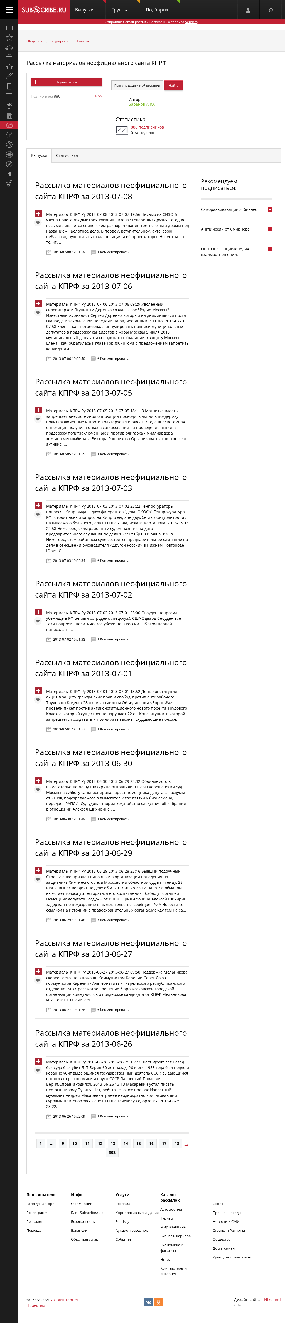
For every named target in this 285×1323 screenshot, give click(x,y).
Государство (59, 41)
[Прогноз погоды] (9, 135)
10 (74, 1143)
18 (177, 1143)
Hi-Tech (166, 1259)
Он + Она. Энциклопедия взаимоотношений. (225, 251)
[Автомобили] (9, 47)
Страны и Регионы (229, 1230)
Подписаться (66, 82)
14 (126, 1143)
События (123, 1239)
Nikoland (272, 1299)
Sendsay (122, 1221)
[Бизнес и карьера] (9, 57)
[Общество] (9, 125)
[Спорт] (9, 144)
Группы (120, 10)
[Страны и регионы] (9, 154)
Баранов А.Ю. (142, 104)
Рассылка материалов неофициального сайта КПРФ (96, 62)
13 (113, 1143)
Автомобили (171, 1209)
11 (87, 1143)
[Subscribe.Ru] (44, 9)
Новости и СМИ (226, 1221)
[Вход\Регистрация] (248, 9)
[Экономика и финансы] (9, 174)
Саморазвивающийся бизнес (229, 209)
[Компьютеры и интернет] (9, 96)
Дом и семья (224, 1248)
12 (100, 1143)
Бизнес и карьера (175, 1235)
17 (164, 1143)
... (51, 1143)
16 (151, 1143)
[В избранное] (39, 223)
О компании (81, 1203)
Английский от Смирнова (225, 229)
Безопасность (83, 1221)
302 (112, 1152)
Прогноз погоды (227, 1212)
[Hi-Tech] (9, 86)
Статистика (131, 119)
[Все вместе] (9, 28)
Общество (34, 41)
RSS (98, 95)
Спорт (218, 1203)
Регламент (35, 1221)
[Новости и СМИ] (9, 115)
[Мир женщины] (9, 76)
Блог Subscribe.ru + (87, 1212)
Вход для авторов (41, 1203)
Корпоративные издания (137, 1212)
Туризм (166, 1218)
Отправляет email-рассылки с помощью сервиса (151, 21)
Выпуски (84, 10)
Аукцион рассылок (132, 1230)
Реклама (123, 1203)
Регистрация (37, 1212)
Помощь (34, 1230)
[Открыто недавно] (9, 37)
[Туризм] (9, 164)
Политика (83, 41)
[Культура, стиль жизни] (9, 106)
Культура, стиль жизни (232, 1257)
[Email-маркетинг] (9, 183)
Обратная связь (84, 1239)
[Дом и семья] (9, 67)
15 (138, 1143)
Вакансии (79, 1230)
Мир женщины (173, 1227)
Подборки (157, 10)
